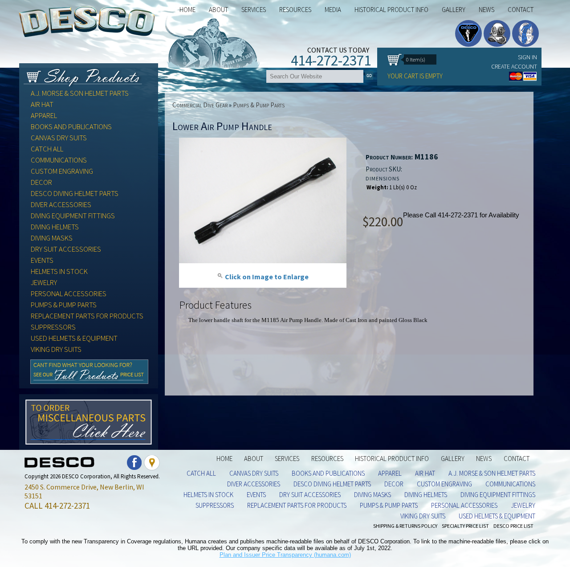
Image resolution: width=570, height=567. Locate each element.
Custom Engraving (62, 171)
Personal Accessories (68, 293)
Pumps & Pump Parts (64, 305)
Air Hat (42, 104)
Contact (520, 9)
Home (187, 9)
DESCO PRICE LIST (513, 525)
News (486, 9)
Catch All (47, 149)
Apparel (44, 115)
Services (253, 9)
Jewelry (44, 282)
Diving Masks (52, 238)
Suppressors (53, 327)
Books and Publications (71, 126)
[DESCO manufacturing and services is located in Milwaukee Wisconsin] (152, 468)
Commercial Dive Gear (200, 105)
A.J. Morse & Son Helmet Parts (80, 93)
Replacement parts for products (87, 316)
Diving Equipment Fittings (73, 215)
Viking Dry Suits (56, 349)
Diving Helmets (55, 227)
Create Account (514, 66)
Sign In (527, 57)
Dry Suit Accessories (66, 249)
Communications (59, 160)
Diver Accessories (61, 204)
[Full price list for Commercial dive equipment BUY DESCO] (89, 381)
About (253, 458)
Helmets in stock (59, 271)
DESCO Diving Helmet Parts (74, 193)
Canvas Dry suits (59, 138)
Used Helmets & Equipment (74, 338)
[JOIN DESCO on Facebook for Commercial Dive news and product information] (134, 468)
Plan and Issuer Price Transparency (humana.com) (285, 554)
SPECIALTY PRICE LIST (465, 525)
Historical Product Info (391, 9)
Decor (41, 182)
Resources (327, 458)
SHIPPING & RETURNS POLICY (405, 525)
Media (333, 9)
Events (42, 260)
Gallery (453, 9)
